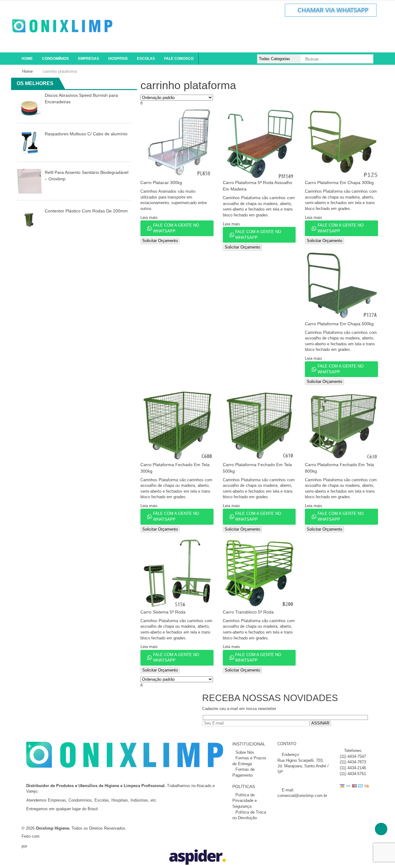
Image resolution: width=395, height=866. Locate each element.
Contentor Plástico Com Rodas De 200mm (86, 210)
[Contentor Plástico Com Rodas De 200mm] (29, 219)
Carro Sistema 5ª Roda (162, 611)
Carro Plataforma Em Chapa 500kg (339, 323)
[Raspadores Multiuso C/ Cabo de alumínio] (29, 142)
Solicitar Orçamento (160, 240)
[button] (126, 83)
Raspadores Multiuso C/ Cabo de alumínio (86, 133)
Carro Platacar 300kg (161, 182)
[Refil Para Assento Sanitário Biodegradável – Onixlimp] (29, 181)
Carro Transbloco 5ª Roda (248, 611)
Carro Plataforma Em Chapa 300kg (339, 182)
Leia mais (149, 217)
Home (27, 71)
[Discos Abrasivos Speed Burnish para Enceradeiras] (29, 103)
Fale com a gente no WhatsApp (176, 228)
